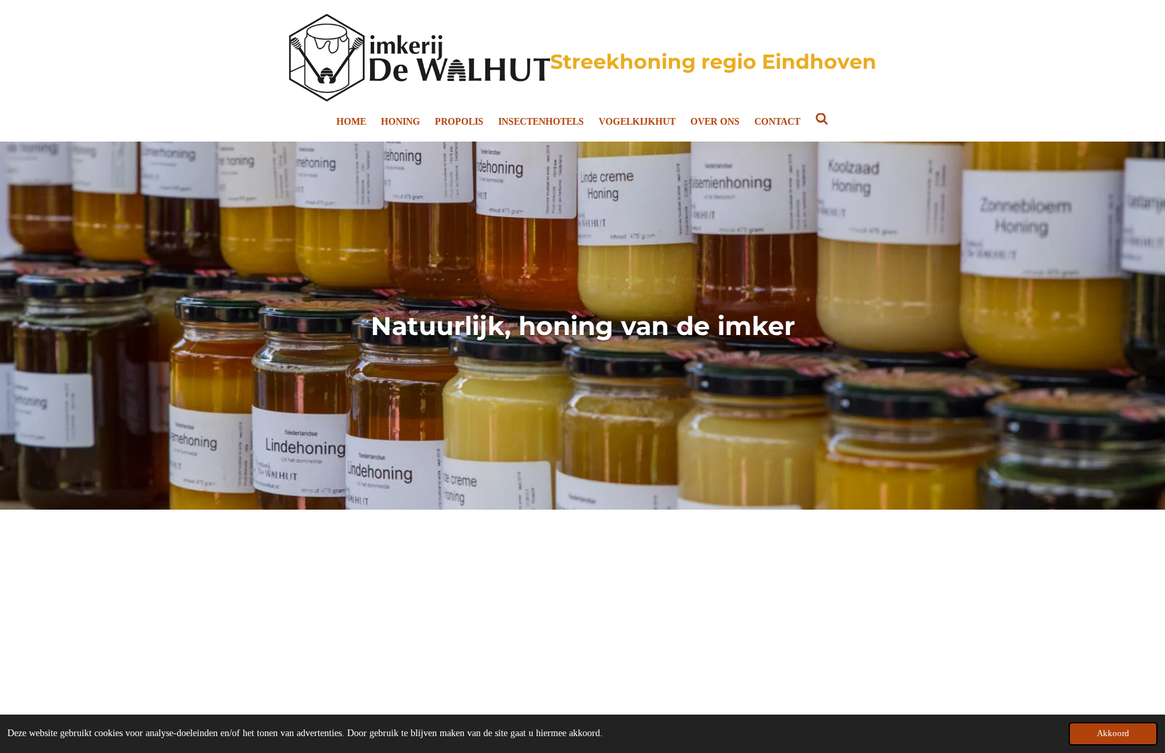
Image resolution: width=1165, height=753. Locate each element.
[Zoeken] (822, 120)
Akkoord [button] (1113, 733)
